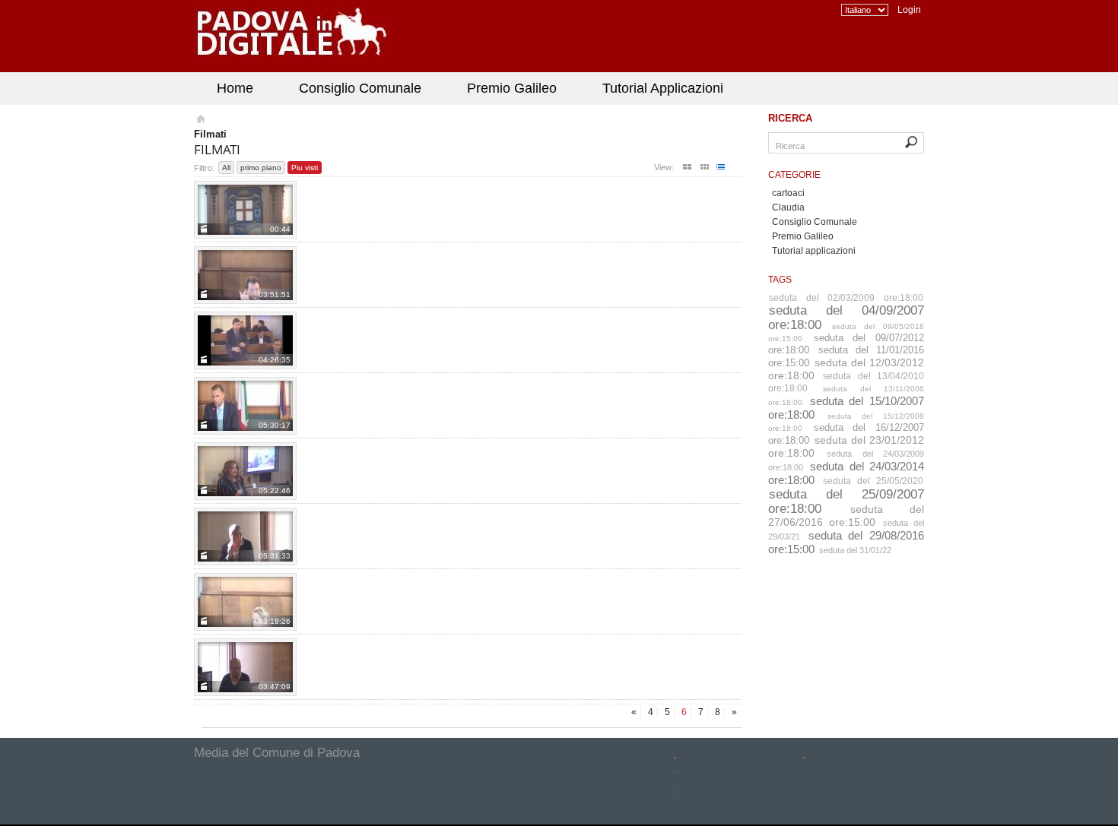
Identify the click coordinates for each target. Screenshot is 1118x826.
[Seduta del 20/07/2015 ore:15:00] (245, 406)
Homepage (199, 120)
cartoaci (788, 193)
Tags (780, 279)
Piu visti (304, 167)
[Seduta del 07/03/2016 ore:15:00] (245, 667)
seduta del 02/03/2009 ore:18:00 (846, 298)
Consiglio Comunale (360, 88)
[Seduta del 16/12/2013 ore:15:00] (245, 471)
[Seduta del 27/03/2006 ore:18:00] (245, 210)
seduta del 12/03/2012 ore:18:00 (846, 368)
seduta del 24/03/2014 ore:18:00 (846, 473)
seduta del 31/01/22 (855, 550)
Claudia (788, 207)
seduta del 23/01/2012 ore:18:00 (846, 446)
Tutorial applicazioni (814, 250)
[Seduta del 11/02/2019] (245, 275)
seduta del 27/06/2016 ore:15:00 (846, 515)
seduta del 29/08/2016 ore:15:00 (846, 542)
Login (909, 10)
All (226, 167)
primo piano (260, 167)
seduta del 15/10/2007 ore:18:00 (846, 407)
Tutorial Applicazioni (662, 88)
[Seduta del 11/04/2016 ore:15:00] (245, 602)
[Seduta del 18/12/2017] (245, 340)
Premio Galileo (512, 88)
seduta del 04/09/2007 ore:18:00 (846, 317)
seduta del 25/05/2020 (873, 481)
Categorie (794, 174)
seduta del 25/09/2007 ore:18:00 (846, 501)
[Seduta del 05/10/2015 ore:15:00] (245, 536)
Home (235, 88)
